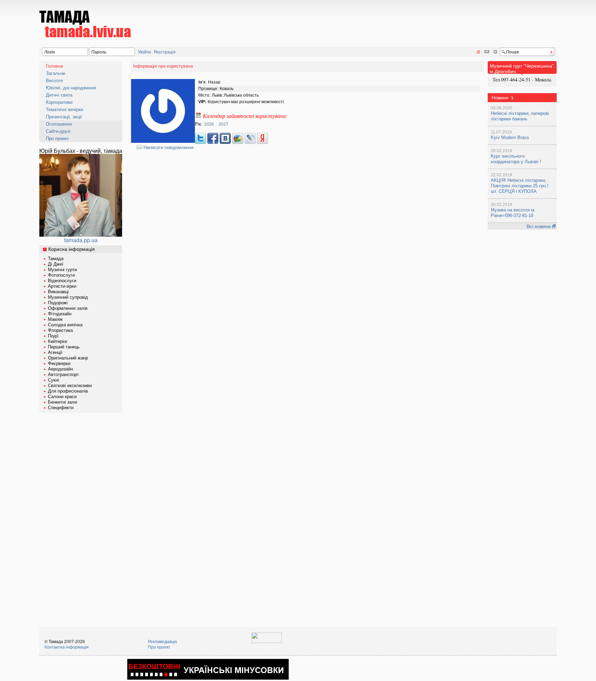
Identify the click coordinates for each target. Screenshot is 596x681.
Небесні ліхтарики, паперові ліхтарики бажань (520, 116)
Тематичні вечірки (64, 109)
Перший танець (64, 346)
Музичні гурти (62, 269)
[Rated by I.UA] (266, 641)
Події (53, 335)
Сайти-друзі (58, 131)
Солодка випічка (65, 324)
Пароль (98, 52)
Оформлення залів (68, 308)
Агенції (55, 352)
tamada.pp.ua (81, 240)
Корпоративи (59, 102)
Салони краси (62, 396)
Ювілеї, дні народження (71, 87)
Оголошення (59, 124)
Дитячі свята (59, 95)
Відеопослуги (62, 280)
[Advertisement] (431, 19)
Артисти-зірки (62, 286)
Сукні (53, 380)
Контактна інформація (66, 647)
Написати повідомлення (167, 147)
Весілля (54, 80)
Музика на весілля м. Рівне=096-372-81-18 (513, 212)
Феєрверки (59, 363)
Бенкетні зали (62, 402)
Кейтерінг (58, 341)
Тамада (55, 258)
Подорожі (58, 302)
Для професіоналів (68, 391)
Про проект (57, 138)
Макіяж (55, 319)
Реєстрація (165, 52)
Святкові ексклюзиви (70, 385)
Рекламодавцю (162, 641)
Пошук (512, 52)
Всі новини (539, 226)
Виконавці (58, 291)
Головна (54, 66)
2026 (209, 124)
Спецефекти (60, 407)
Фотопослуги (61, 275)
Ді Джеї (55, 264)
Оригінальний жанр (68, 358)
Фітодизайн (59, 313)
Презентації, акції (64, 116)
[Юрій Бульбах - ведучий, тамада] (80, 235)
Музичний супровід (68, 297)
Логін (49, 52)
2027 (223, 124)
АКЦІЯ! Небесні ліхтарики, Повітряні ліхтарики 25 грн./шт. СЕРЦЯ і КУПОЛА (519, 186)
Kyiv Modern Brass (510, 137)
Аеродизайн (60, 369)
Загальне (55, 73)
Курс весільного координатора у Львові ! (516, 159)
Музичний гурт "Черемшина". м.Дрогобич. (522, 68)
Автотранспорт (63, 374)
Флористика (60, 330)
